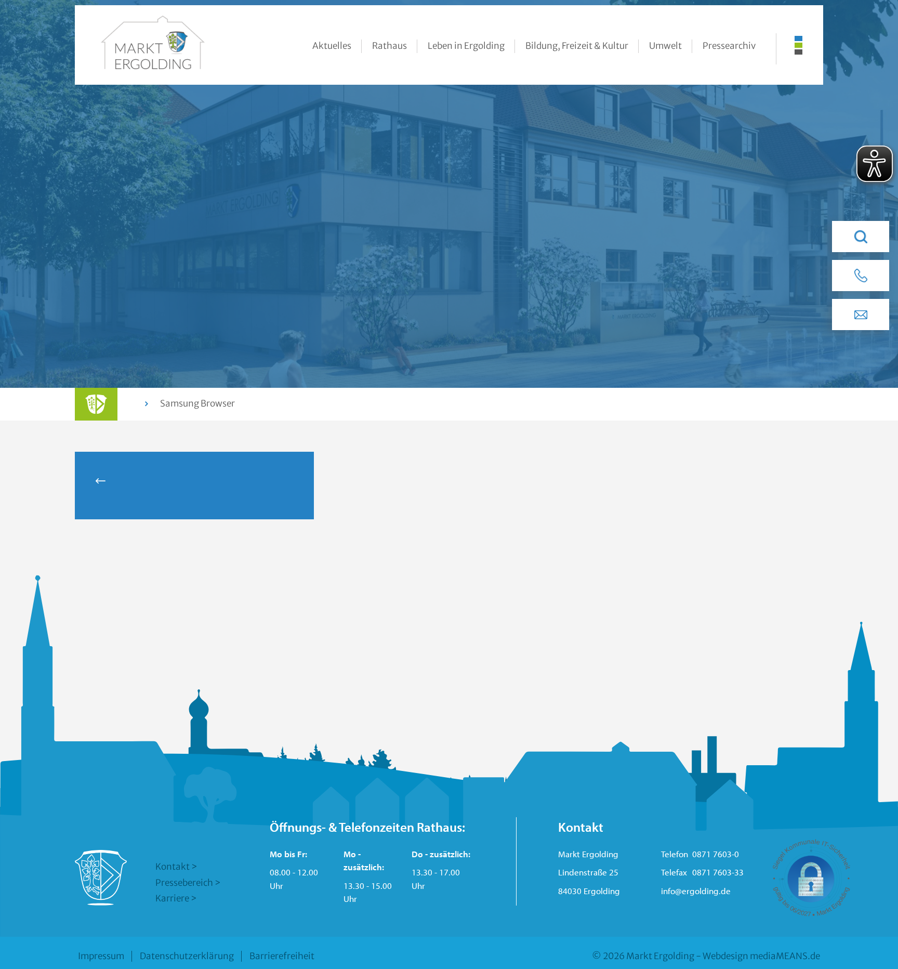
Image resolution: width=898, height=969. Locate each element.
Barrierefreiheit (281, 956)
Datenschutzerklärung (187, 956)
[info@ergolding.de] (860, 314)
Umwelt (665, 45)
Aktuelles (331, 45)
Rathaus (389, 45)
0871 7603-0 (715, 853)
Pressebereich (184, 882)
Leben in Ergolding (466, 45)
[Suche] (860, 236)
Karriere (172, 898)
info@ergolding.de (696, 890)
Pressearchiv (729, 45)
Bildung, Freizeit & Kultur (576, 45)
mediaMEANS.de (785, 956)
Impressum (101, 956)
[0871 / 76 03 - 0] (860, 275)
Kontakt (172, 866)
